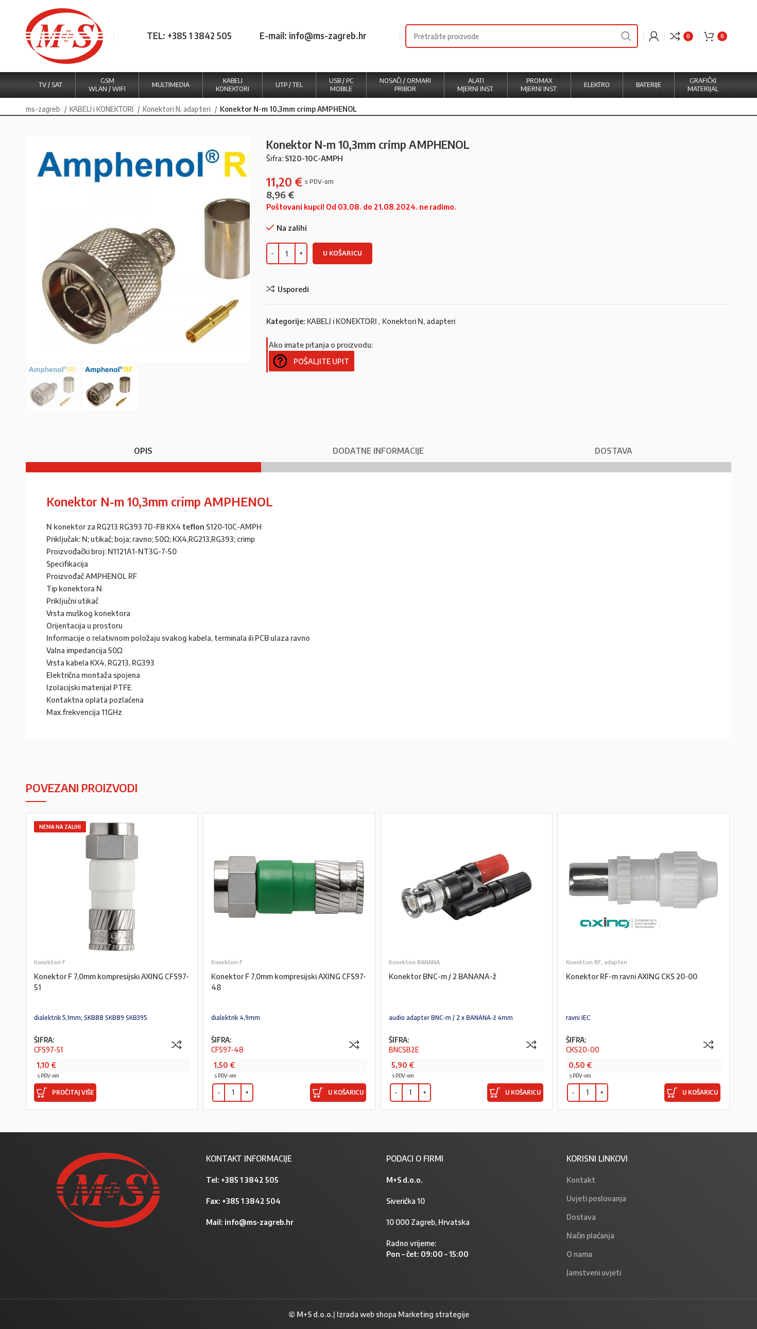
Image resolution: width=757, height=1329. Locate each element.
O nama (579, 1253)
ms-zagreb (44, 108)
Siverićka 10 (405, 1200)
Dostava (581, 1216)
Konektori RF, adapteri (596, 962)
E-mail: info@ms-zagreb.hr (313, 35)
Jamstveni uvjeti (593, 1272)
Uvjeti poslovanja (596, 1198)
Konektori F (49, 962)
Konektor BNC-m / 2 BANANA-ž (442, 976)
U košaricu (342, 253)
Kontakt (580, 1179)
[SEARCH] (626, 36)
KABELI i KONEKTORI (102, 108)
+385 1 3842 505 (250, 1179)
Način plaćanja (590, 1235)
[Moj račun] (654, 36)
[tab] (143, 446)
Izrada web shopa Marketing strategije (403, 1314)
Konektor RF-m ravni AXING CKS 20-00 (631, 976)
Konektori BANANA (414, 962)
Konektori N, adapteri (177, 108)
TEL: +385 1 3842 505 (189, 35)
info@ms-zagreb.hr (259, 1221)
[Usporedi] (177, 1045)
